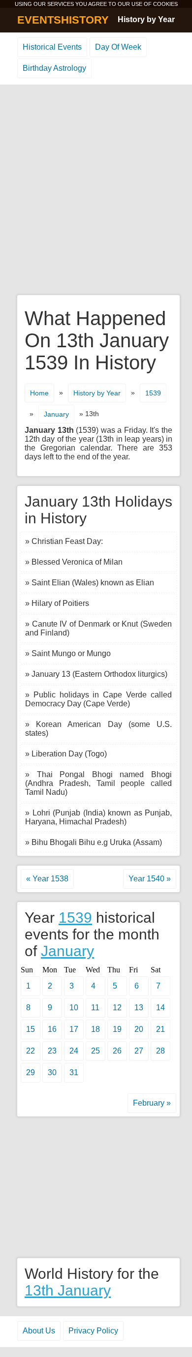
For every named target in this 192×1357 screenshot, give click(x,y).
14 (160, 1007)
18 (95, 1029)
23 (52, 1051)
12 (117, 1007)
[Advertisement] (96, 190)
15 (30, 1029)
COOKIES (165, 4)
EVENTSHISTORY (63, 20)
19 (117, 1029)
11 (95, 1007)
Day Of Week (118, 47)
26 (117, 1051)
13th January (68, 1290)
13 (138, 1007)
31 (73, 1072)
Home (39, 393)
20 (138, 1029)
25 (95, 1051)
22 (30, 1051)
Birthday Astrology (54, 68)
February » (152, 1103)
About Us (39, 1331)
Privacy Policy (93, 1331)
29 (30, 1072)
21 (160, 1029)
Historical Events (52, 47)
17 (73, 1029)
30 (52, 1072)
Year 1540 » (149, 879)
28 (160, 1051)
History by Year (146, 19)
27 (138, 1051)
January (56, 414)
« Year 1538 (47, 879)
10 (73, 1007)
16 (52, 1029)
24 (73, 1051)
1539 (153, 393)
